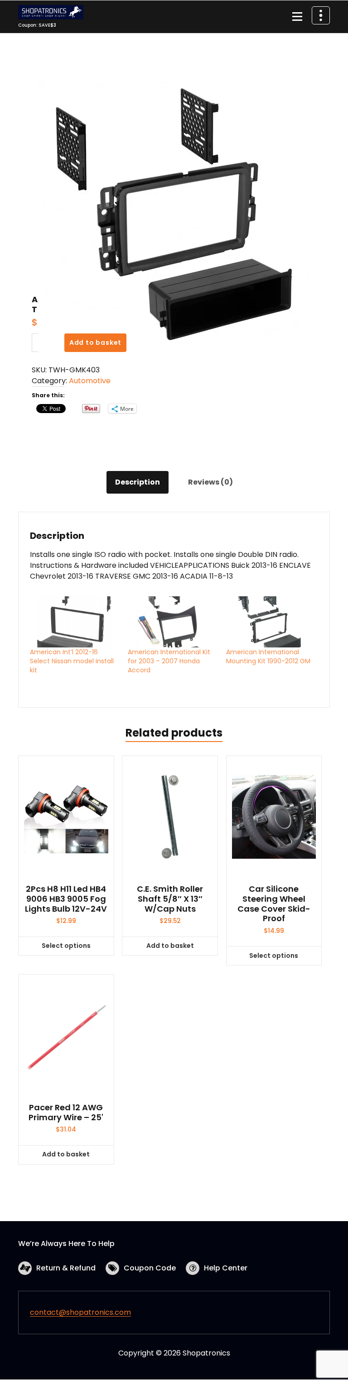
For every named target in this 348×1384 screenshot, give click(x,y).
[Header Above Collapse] (321, 15)
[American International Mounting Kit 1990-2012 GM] (270, 621)
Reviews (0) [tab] (210, 482)
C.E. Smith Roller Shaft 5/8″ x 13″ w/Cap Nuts (170, 898)
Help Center (225, 1268)
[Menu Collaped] (297, 17)
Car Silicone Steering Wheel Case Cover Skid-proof (273, 903)
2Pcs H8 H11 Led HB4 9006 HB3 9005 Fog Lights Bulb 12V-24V (66, 898)
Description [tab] (137, 482)
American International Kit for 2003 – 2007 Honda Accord (169, 661)
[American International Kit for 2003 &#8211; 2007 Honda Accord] (172, 621)
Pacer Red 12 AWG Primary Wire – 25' (66, 1112)
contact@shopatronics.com (80, 1312)
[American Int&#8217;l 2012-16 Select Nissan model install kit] (74, 621)
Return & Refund (66, 1268)
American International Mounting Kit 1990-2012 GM (268, 656)
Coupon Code (150, 1268)
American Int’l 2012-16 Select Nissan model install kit (72, 661)
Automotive (90, 381)
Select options (66, 945)
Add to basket (95, 342)
